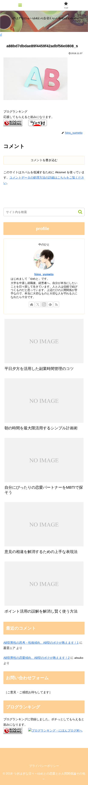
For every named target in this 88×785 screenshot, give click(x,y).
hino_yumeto (44, 274)
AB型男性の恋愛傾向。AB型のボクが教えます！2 (36, 657)
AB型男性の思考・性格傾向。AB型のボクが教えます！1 (41, 642)
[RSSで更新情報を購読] (56, 304)
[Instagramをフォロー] (44, 304)
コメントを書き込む (44, 160)
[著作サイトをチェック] (31, 304)
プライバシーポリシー (44, 766)
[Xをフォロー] (38, 304)
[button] (78, 211)
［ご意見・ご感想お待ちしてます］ (28, 692)
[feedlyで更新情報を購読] (50, 304)
